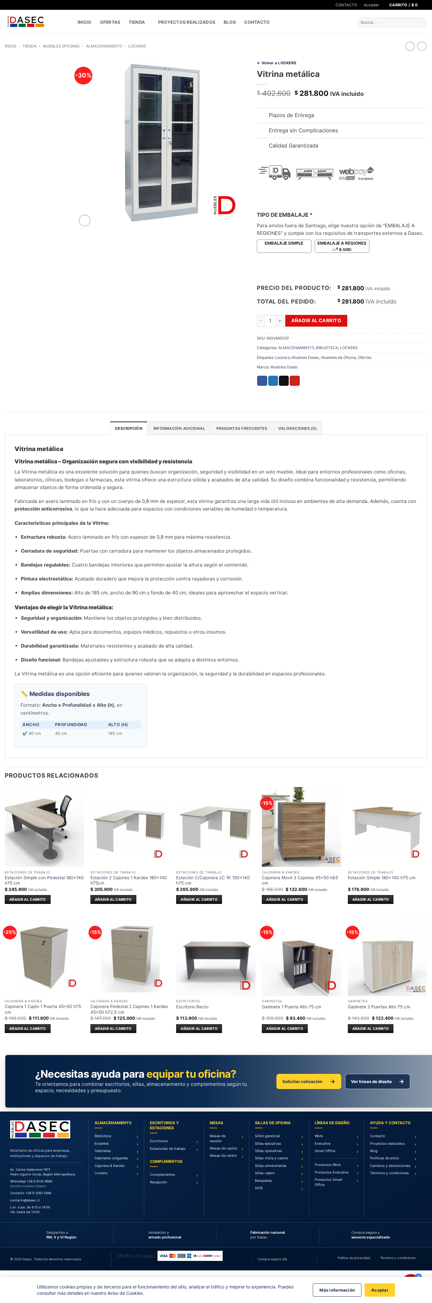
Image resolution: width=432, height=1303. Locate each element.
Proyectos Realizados (186, 22)
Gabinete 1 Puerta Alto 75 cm (291, 1006)
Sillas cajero (265, 1173)
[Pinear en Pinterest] (294, 381)
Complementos (162, 1174)
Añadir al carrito (316, 320)
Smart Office (325, 1151)
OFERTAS (110, 22)
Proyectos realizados (387, 1143)
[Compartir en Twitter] (273, 381)
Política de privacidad (354, 1258)
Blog (230, 22)
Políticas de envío (384, 1158)
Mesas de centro (223, 1155)
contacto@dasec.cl (25, 1200)
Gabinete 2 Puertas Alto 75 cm (379, 1006)
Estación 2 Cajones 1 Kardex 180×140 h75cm (128, 880)
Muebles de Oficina (338, 357)
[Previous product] (421, 46)
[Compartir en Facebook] (262, 381)
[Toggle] (262, 116)
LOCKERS (137, 46)
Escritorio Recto (192, 1006)
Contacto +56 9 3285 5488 (30, 1193)
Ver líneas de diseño (377, 1081)
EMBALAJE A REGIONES (342, 243)
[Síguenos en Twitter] (13, 5)
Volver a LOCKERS (276, 63)
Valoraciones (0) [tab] (297, 428)
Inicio (10, 46)
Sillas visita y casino (271, 1158)
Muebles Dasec (305, 357)
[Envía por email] (284, 381)
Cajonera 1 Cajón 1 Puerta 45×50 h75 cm (43, 1009)
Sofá (258, 1188)
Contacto (257, 22)
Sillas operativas (268, 1151)
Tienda (29, 46)
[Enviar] (421, 22)
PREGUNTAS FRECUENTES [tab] (241, 428)
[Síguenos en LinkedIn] (19, 5)
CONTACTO (346, 5)
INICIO (84, 22)
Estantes (102, 1143)
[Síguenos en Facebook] (7, 5)
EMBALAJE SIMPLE (284, 243)
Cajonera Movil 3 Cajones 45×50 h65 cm (300, 880)
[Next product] (410, 46)
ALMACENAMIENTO (104, 46)
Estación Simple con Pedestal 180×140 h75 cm (44, 880)
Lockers (282, 357)
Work (319, 1136)
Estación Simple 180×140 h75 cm (382, 877)
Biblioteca (103, 1136)
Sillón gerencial (267, 1136)
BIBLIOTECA (327, 347)
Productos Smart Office (329, 1182)
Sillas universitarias (271, 1165)
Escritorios (159, 1141)
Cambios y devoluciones (390, 1165)
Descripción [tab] (128, 428)
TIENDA (137, 22)
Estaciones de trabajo (168, 1148)
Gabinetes (103, 1151)
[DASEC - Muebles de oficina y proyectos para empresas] (36, 22)
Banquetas (263, 1180)
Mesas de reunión (217, 1138)
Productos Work (328, 1164)
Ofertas (364, 357)
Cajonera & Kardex (110, 1165)
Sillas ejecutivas (268, 1143)
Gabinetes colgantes (111, 1158)
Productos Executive (332, 1172)
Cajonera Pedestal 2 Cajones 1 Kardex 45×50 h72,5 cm (129, 1009)
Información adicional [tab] (179, 428)
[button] (371, 5)
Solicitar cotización (308, 1081)
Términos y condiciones (389, 1173)
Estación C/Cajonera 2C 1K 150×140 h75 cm (213, 880)
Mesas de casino (223, 1148)
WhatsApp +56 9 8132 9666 (31, 1181)
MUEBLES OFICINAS (61, 46)
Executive (322, 1143)
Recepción (158, 1182)
